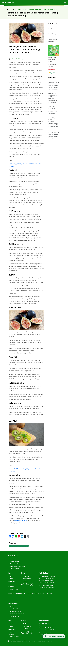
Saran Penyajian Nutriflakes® (17, 566)
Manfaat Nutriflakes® (15, 563)
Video (11, 578)
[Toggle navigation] (65, 2)
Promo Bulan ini (27, 578)
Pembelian (26, 576)
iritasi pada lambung (20, 520)
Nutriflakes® (8, 2)
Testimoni (25, 581)
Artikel (15, 9)
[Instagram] (27, 584)
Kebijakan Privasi (14, 589)
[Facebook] (22, 584)
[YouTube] (31, 584)
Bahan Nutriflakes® (15, 561)
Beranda (8, 9)
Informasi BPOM (14, 568)
